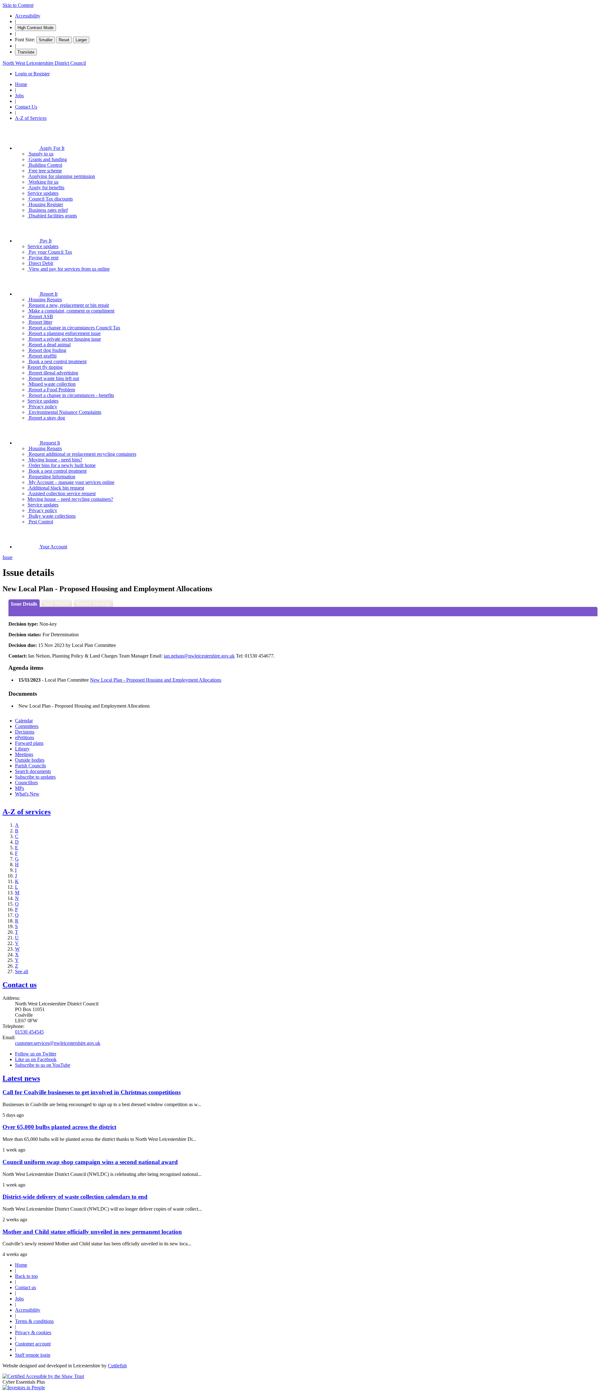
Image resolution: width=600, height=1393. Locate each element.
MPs (19, 788)
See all (21, 971)
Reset (64, 40)
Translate (26, 52)
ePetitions (24, 737)
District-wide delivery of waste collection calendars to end (75, 1196)
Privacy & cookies (33, 1332)
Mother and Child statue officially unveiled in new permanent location (92, 1231)
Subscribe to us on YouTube (42, 1065)
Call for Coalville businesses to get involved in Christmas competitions (91, 1092)
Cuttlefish (117, 1365)
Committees (26, 726)
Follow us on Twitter (35, 1053)
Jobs (19, 95)
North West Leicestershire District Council (44, 63)
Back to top (26, 1276)
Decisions (24, 732)
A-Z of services (26, 812)
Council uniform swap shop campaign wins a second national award (90, 1162)
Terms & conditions (34, 1321)
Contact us (19, 985)
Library (22, 748)
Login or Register (32, 73)
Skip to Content (17, 5)
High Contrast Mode (35, 27)
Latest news (21, 1078)
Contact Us (26, 106)
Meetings (24, 754)
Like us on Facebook (36, 1059)
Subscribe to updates (35, 777)
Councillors (26, 782)
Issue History (57, 604)
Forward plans (29, 743)
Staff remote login (32, 1355)
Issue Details (24, 604)
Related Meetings (93, 604)
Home (21, 84)
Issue (7, 557)
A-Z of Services (31, 118)
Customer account (33, 1343)
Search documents (33, 771)
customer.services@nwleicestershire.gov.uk (57, 1043)
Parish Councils (30, 765)
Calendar (24, 720)
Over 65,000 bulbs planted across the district (59, 1127)
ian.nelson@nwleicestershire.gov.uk (199, 655)
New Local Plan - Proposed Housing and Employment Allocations (155, 680)
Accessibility (27, 15)
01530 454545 (29, 1032)
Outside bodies (29, 760)
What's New (27, 793)
